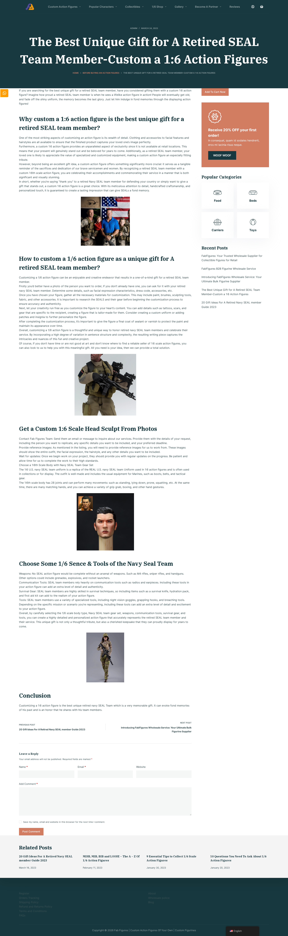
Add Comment (28, 783)
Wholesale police (159, 898)
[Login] (252, 6)
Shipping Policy (28, 902)
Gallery (179, 6)
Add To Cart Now (215, 91)
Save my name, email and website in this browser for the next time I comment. (64, 822)
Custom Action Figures (63, 6)
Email (82, 766)
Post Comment (31, 831)
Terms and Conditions (33, 911)
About (152, 893)
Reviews (235, 6)
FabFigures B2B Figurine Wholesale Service (229, 268)
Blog (151, 902)
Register (24, 893)
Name (23, 766)
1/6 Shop (157, 6)
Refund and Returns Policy (35, 906)
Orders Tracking (29, 898)
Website (141, 766)
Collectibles (132, 6)
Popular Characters (101, 6)
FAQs (22, 915)
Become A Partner (206, 6)
